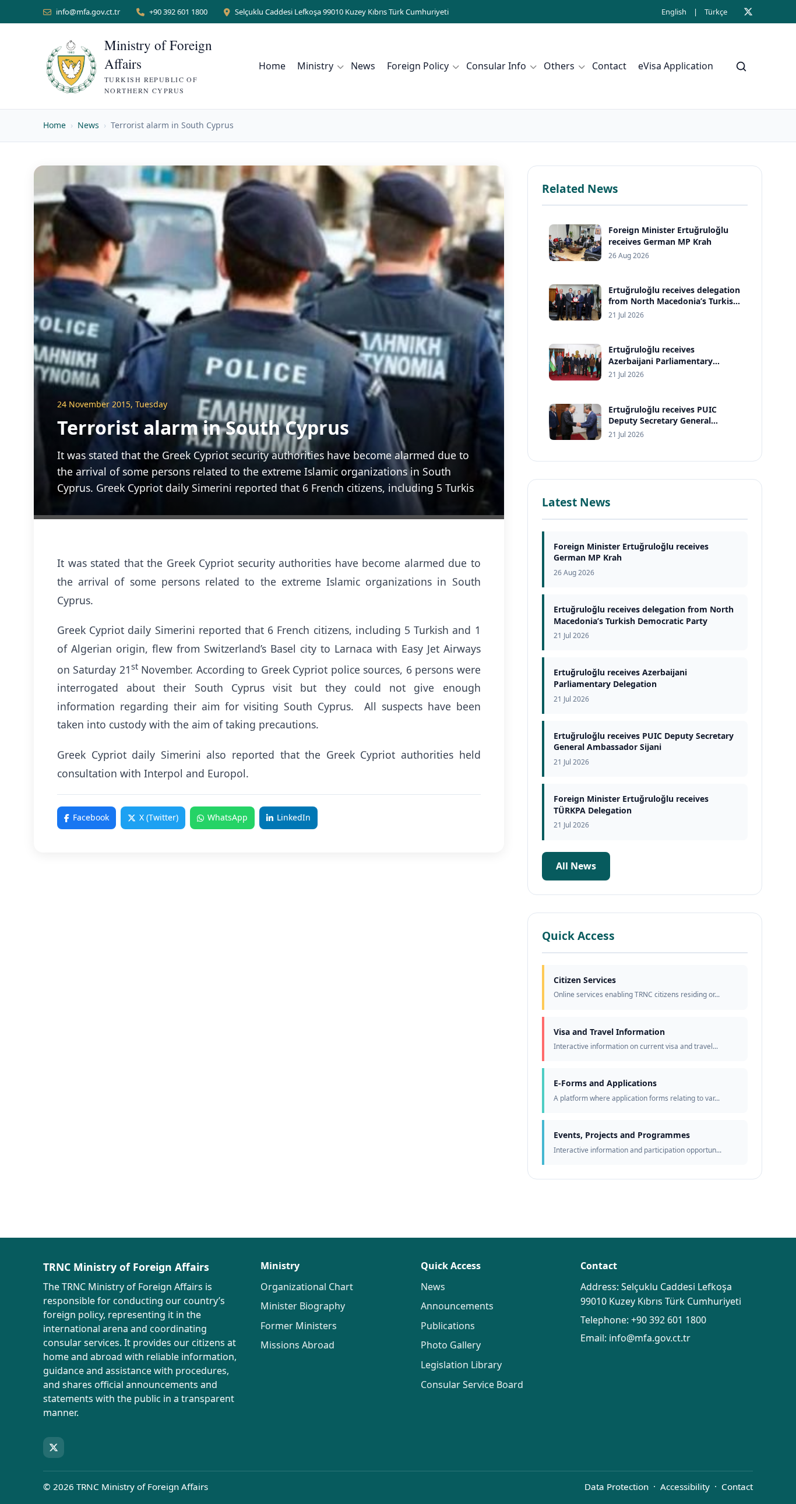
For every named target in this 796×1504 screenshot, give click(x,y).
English (673, 11)
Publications (448, 1325)
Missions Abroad (297, 1345)
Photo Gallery (451, 1345)
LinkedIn (294, 817)
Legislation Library (461, 1364)
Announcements (457, 1305)
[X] (748, 11)
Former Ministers (298, 1325)
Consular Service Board (472, 1384)
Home (272, 65)
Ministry (315, 65)
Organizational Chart (306, 1286)
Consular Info (496, 65)
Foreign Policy (418, 65)
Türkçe (716, 11)
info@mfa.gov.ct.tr (88, 11)
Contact (609, 65)
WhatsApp (227, 817)
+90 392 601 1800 (178, 11)
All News (576, 866)
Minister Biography (302, 1305)
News (363, 65)
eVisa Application (675, 65)
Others (559, 65)
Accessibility (685, 1486)
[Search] (741, 66)
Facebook (91, 817)
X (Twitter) (158, 817)
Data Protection (616, 1486)
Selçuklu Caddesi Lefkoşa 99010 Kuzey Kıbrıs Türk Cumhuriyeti (342, 11)
